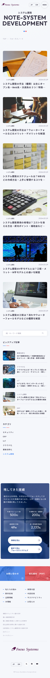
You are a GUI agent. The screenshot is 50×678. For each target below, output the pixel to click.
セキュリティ (8, 432)
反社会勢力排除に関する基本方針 (14, 624)
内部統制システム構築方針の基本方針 (15, 628)
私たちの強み (11, 589)
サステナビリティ (34, 597)
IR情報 (8, 602)
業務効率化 (7, 449)
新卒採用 (9, 593)
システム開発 (8, 454)
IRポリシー (6, 632)
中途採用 (31, 593)
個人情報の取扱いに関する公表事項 (15, 621)
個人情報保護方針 (9, 617)
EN (37, 5)
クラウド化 (7, 445)
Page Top (43, 674)
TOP (4, 39)
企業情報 (9, 597)
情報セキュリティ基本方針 (12, 613)
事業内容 (31, 589)
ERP (5, 436)
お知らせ (31, 602)
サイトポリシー (8, 635)
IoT (4, 441)
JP (32, 5)
